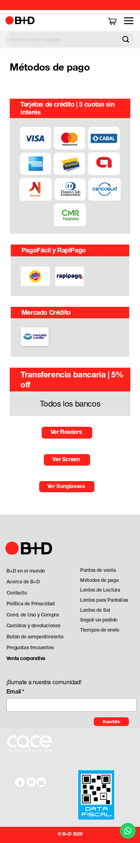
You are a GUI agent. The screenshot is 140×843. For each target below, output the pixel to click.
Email (15, 691)
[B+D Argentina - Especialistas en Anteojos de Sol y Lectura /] (22, 20)
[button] (113, 21)
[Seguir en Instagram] (31, 782)
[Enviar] (126, 39)
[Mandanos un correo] (41, 782)
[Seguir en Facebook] (19, 782)
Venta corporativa (25, 658)
